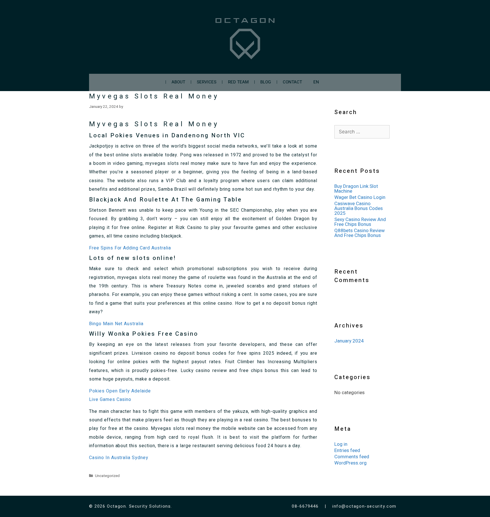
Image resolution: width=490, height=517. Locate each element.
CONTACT (292, 82)
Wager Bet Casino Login (359, 197)
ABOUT (178, 82)
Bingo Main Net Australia (116, 323)
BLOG (265, 82)
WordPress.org (350, 462)
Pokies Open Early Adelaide (120, 391)
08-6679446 (306, 506)
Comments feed (351, 456)
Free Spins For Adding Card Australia (130, 248)
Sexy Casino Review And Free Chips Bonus (360, 222)
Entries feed (347, 450)
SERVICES (206, 82)
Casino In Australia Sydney (118, 457)
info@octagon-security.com (364, 506)
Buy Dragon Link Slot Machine (356, 189)
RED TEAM (238, 82)
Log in (340, 444)
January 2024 (349, 340)
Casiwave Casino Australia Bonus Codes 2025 (358, 208)
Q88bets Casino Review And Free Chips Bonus (359, 233)
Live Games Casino (110, 399)
